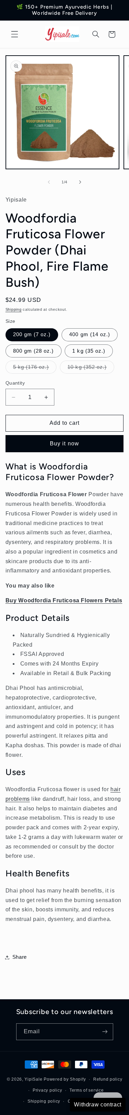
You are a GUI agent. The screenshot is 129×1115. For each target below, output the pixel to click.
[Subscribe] (104, 1031)
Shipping (14, 309)
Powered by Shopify (65, 1079)
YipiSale (33, 1079)
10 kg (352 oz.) (90, 369)
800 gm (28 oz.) (33, 351)
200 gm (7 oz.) (32, 334)
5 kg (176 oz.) (35, 369)
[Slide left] (48, 182)
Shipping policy (44, 1101)
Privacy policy (47, 1090)
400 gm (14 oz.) (89, 334)
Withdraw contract (97, 1104)
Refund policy (107, 1079)
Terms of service (86, 1090)
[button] (14, 34)
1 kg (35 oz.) (88, 351)
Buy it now (64, 443)
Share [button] (19, 957)
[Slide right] (80, 182)
